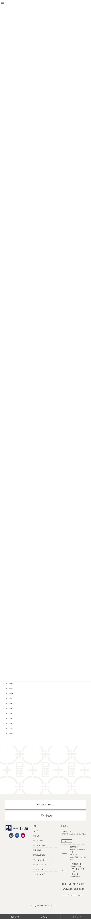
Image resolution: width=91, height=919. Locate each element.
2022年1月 (9, 728)
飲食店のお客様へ (15, 917)
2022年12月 (9, 694)
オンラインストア (75, 917)
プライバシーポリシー (76, 895)
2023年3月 (9, 684)
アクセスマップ (39, 874)
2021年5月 (9, 734)
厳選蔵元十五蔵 (39, 855)
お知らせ (36, 836)
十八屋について (39, 841)
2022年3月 (9, 718)
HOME (35, 831)
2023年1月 (9, 689)
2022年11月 (9, 699)
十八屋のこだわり (39, 845)
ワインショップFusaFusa (42, 860)
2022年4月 (9, 713)
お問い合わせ (45, 815)
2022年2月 (9, 723)
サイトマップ (65, 895)
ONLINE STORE (45, 804)
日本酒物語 (37, 850)
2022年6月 (9, 708)
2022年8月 (9, 704)
